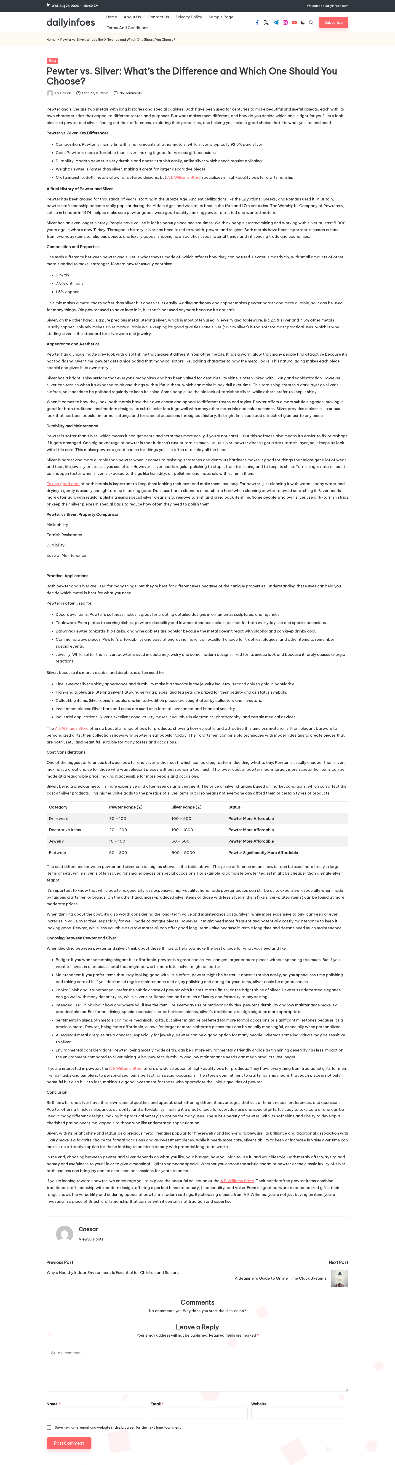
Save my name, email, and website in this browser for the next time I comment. (118, 1427)
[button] (333, 22)
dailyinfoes (71, 22)
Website (259, 1403)
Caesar (88, 1229)
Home (51, 40)
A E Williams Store (184, 177)
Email (157, 1403)
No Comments (130, 93)
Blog (52, 61)
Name (54, 1403)
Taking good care (63, 483)
